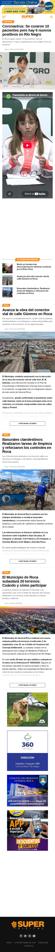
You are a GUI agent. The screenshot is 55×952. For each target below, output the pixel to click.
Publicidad (43, 943)
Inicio (9, 943)
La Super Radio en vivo (25, 943)
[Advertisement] (27, 228)
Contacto (28, 946)
